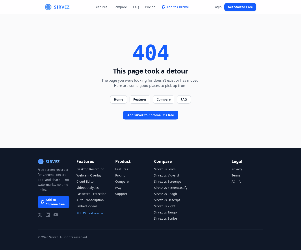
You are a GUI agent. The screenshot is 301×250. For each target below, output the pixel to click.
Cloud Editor (85, 181)
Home (118, 99)
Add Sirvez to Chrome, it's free (150, 115)
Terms (236, 175)
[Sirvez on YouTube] (56, 215)
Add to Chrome (178, 7)
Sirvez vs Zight (164, 206)
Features (101, 7)
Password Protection (91, 194)
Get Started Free (240, 7)
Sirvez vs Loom (165, 169)
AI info (236, 181)
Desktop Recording (90, 169)
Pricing (150, 7)
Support (121, 194)
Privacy (237, 169)
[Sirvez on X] (40, 215)
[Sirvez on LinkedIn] (48, 215)
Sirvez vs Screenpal (168, 181)
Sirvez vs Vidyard (166, 175)
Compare (120, 7)
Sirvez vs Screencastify (170, 188)
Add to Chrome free (55, 202)
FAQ (136, 7)
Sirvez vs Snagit (165, 194)
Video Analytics (87, 188)
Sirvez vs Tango (165, 212)
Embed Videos (86, 206)
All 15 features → (89, 213)
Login (218, 7)
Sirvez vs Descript (167, 200)
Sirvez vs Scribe (165, 218)
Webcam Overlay (88, 175)
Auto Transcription (90, 200)
